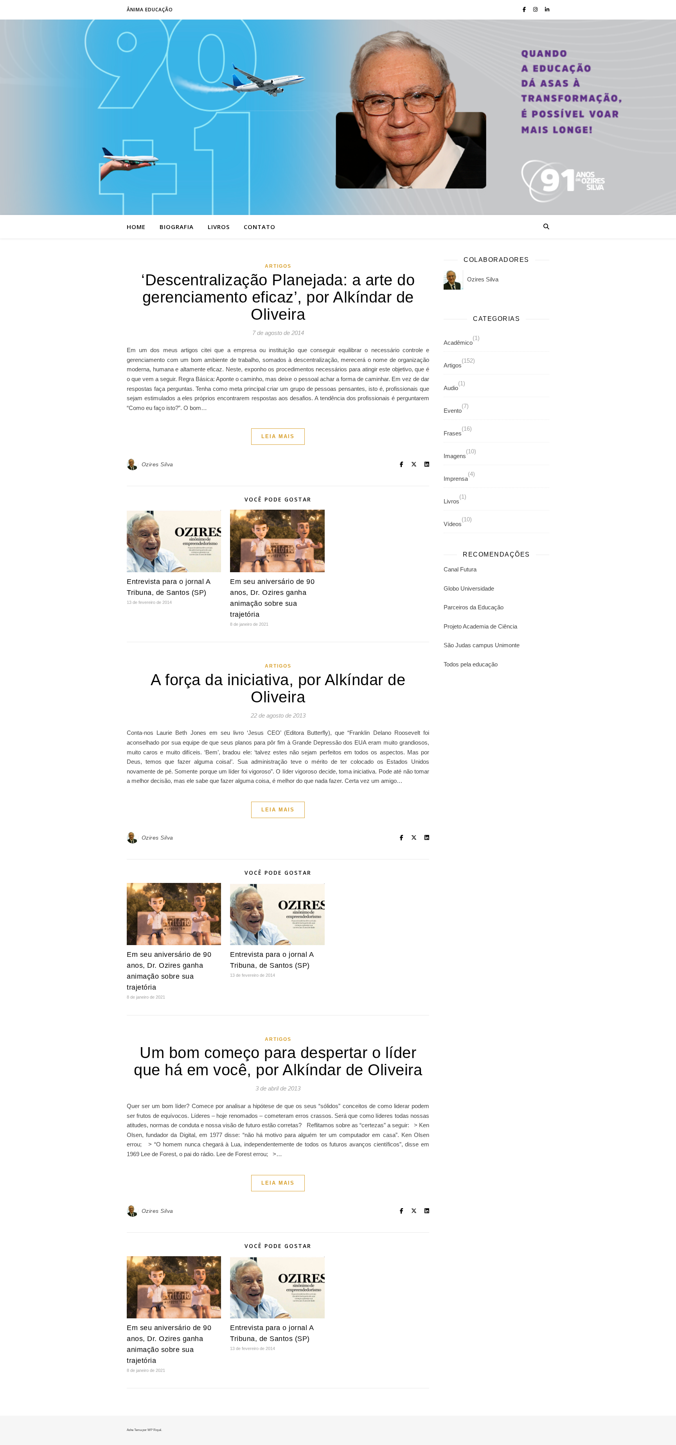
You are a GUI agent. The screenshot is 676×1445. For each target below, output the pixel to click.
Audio (451, 388)
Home (136, 227)
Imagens (455, 456)
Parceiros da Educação (473, 607)
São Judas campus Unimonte (482, 645)
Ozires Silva (157, 464)
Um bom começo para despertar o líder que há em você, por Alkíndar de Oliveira (278, 1061)
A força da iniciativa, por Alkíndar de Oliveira (278, 688)
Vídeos (453, 524)
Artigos (278, 266)
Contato (259, 227)
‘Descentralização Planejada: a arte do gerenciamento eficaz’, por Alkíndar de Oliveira (278, 297)
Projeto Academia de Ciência (480, 626)
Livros (219, 227)
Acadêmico (458, 342)
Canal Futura (460, 569)
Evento (453, 410)
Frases (453, 433)
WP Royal (154, 1430)
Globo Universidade (469, 588)
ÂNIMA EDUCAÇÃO (150, 9)
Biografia (177, 227)
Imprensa (456, 478)
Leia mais (278, 436)
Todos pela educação (471, 664)
